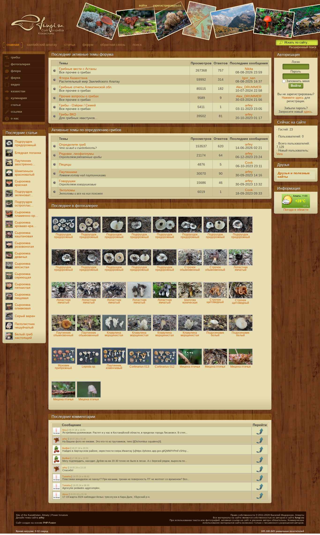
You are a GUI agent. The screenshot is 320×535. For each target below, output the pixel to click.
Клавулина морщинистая (114, 334)
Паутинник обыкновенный (63, 334)
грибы (15, 57)
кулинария (18, 98)
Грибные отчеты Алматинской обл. (85, 87)
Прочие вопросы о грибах (79, 96)
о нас (14, 118)
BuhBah (66, 448)
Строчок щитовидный (215, 301)
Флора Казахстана (73, 78)
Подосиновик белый (215, 334)
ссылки (16, 111)
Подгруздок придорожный (63, 236)
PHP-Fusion (49, 522)
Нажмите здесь (293, 97)
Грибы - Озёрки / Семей (77, 105)
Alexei (65, 494)
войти (143, 5)
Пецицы (65, 164)
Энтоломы (67, 190)
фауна (15, 78)
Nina (64, 430)
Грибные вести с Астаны (78, 69)
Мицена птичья (190, 366)
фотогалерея (20, 64)
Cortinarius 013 (139, 366)
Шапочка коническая (189, 301)
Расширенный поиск (302, 47)
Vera (279, 154)
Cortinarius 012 (165, 366)
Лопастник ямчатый (241, 268)
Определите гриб (72, 144)
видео (15, 84)
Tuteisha (66, 476)
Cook (249, 162)
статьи (15, 105)
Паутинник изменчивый (114, 367)
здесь (308, 111)
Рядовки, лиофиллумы (76, 153)
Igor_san (248, 78)
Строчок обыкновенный (190, 268)
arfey (249, 105)
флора (15, 71)
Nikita (249, 69)
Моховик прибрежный (63, 367)
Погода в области (295, 209)
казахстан (17, 91)
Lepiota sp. (89, 366)
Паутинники (68, 172)
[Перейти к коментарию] (259, 433)
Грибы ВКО (67, 114)
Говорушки (67, 181)
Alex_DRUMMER (248, 87)
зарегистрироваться (167, 5)
